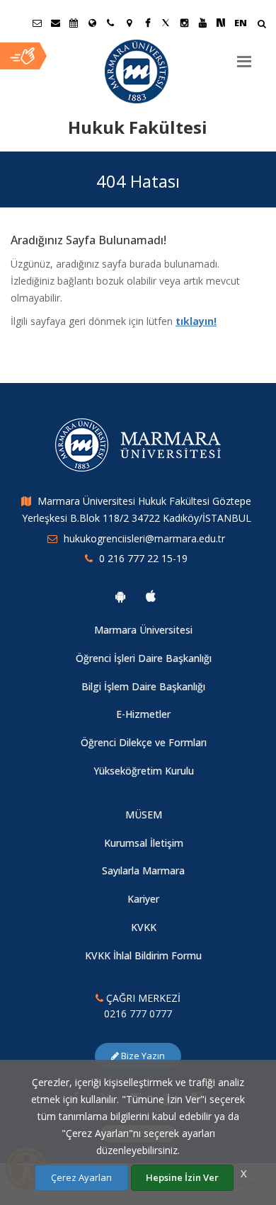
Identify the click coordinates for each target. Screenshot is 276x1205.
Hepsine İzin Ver (182, 1177)
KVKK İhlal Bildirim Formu (143, 955)
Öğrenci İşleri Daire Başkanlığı (144, 658)
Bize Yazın (142, 1055)
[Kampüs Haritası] (129, 22)
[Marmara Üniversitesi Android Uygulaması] (120, 596)
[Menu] (244, 56)
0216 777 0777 (138, 1013)
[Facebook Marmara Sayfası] (147, 22)
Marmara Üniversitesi (143, 629)
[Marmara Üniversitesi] (138, 71)
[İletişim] (110, 22)
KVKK (143, 927)
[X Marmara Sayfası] (166, 22)
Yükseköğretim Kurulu (143, 770)
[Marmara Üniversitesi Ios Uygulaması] (150, 596)
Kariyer (143, 899)
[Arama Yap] (261, 25)
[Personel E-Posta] (55, 22)
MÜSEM (143, 814)
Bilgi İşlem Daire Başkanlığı (143, 686)
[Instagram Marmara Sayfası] (184, 22)
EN (240, 22)
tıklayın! (196, 321)
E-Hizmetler (143, 714)
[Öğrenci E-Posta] (37, 22)
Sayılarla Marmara (143, 870)
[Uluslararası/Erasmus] (92, 22)
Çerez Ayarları (81, 1177)
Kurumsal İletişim (143, 843)
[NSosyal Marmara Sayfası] (221, 22)
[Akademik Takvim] (74, 22)
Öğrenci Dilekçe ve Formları (144, 742)
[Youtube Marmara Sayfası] (202, 22)
